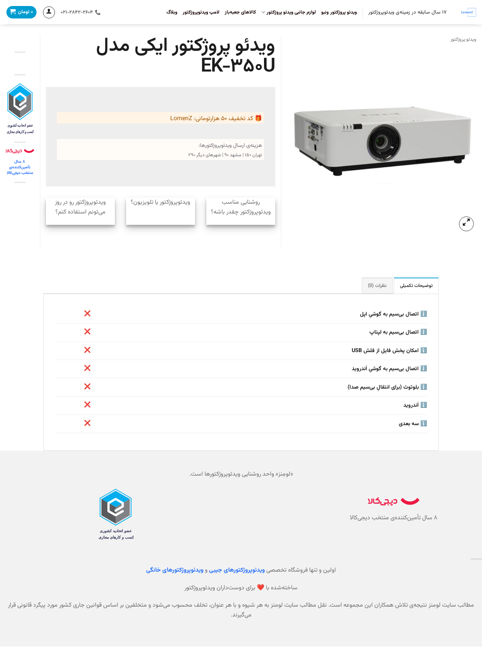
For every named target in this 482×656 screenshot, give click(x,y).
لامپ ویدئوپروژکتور (201, 12)
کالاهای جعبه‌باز (240, 12)
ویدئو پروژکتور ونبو (339, 12)
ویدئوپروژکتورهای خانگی (174, 570)
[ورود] (49, 12)
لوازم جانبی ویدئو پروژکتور (291, 12)
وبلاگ (171, 12)
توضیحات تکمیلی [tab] (416, 286)
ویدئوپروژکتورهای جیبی (237, 570)
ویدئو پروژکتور (463, 39)
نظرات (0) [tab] (377, 286)
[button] (466, 224)
